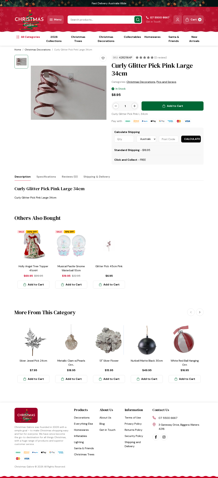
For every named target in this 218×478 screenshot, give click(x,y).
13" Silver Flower (109, 360)
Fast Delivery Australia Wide (109, 3)
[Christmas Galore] (28, 20)
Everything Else (83, 424)
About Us (105, 417)
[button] (178, 20)
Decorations (82, 417)
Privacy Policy (133, 424)
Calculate (192, 139)
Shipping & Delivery (96, 176)
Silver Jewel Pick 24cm (33, 360)
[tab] (22, 176)
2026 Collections (54, 39)
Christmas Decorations (106, 39)
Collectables (132, 37)
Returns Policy (133, 430)
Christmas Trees (78, 39)
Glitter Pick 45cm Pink (109, 266)
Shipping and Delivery (133, 444)
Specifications (46, 176)
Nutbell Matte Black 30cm (147, 360)
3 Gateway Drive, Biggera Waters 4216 (179, 427)
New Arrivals (194, 39)
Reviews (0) (70, 176)
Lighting (79, 442)
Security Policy (134, 436)
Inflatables (80, 436)
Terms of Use (133, 417)
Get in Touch (153, 21)
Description (23, 176)
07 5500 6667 (168, 418)
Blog (102, 424)
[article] (33, 259)
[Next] (200, 312)
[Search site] (137, 19)
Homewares (152, 37)
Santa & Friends (173, 39)
